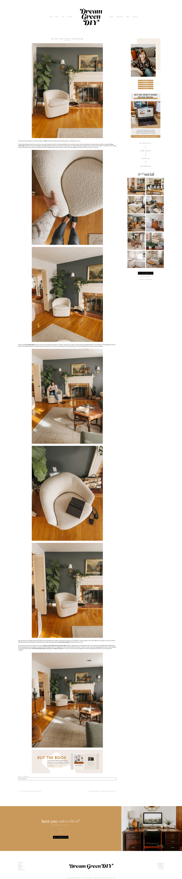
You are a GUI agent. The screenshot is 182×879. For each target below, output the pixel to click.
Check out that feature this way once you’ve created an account (47, 648)
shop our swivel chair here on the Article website (54, 645)
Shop (62, 16)
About (128, 16)
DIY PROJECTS (145, 143)
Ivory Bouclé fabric (30, 344)
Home (51, 16)
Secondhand (145, 166)
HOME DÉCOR (145, 150)
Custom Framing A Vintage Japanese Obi (102, 791)
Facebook (161, 866)
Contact (135, 16)
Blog (57, 16)
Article (45, 140)
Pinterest (160, 864)
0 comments (24, 776)
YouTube (161, 867)
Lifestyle (145, 158)
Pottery (69, 16)
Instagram (160, 863)
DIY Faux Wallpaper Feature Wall (30, 791)
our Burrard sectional (64, 642)
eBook (111, 16)
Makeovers (119, 16)
